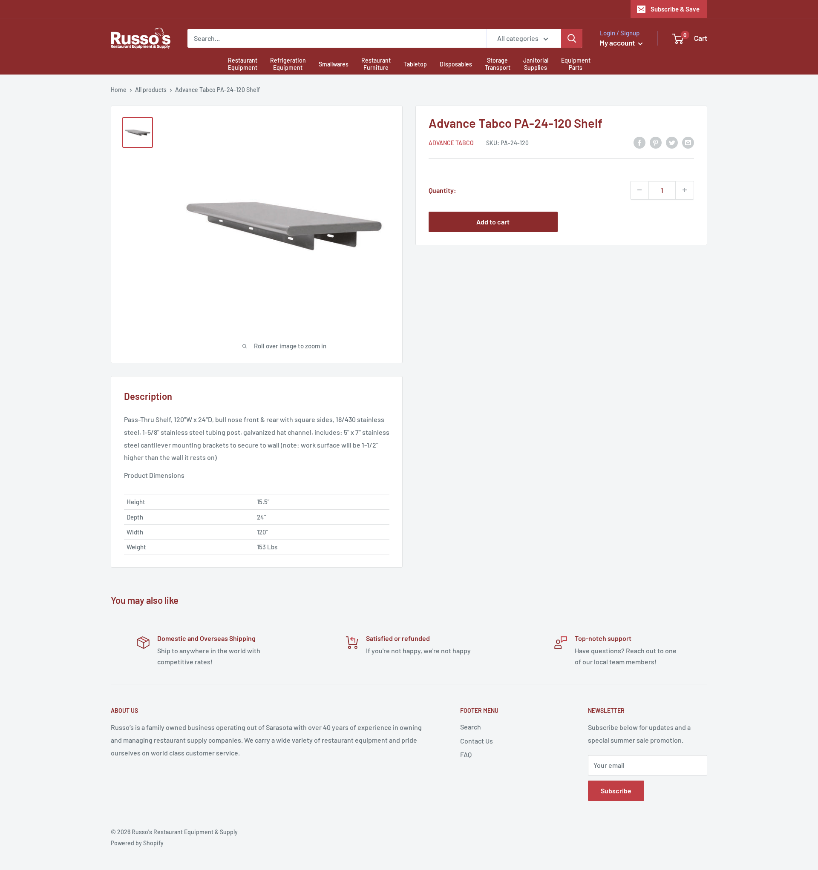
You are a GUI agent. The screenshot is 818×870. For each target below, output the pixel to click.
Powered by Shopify (137, 843)
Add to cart (493, 221)
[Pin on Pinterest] (656, 142)
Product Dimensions (154, 475)
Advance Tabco (451, 142)
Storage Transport (497, 64)
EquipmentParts (575, 64)
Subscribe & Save (675, 9)
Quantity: (442, 190)
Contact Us (476, 741)
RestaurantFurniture (376, 64)
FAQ (466, 754)
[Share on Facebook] (639, 142)
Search (470, 727)
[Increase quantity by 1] (685, 190)
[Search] (571, 38)
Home (119, 89)
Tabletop (415, 64)
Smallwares (334, 64)
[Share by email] (688, 142)
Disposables (456, 64)
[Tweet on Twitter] (672, 142)
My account (617, 42)
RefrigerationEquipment (288, 64)
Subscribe (616, 791)
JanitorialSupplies (535, 64)
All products (151, 89)
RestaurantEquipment (242, 64)
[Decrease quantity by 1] (639, 190)
